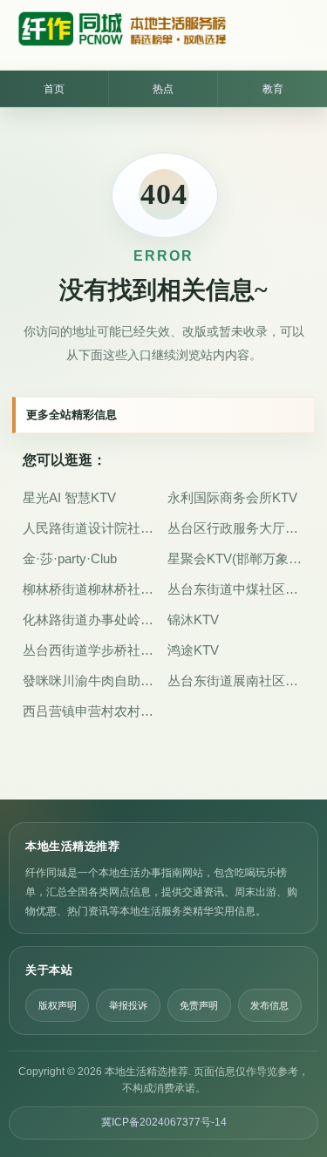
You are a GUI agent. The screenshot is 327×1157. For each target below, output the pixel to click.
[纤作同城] (121, 34)
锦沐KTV (193, 619)
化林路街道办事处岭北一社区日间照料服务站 (91, 619)
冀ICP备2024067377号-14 (164, 1122)
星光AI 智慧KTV (69, 497)
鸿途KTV (193, 650)
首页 (54, 89)
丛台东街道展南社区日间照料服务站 (236, 680)
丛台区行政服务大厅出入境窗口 (236, 528)
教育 (272, 89)
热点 (163, 89)
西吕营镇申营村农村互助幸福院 (91, 711)
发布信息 (269, 1005)
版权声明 (57, 1005)
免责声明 (199, 1005)
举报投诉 (128, 1005)
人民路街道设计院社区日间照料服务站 (91, 528)
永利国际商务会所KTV (232, 497)
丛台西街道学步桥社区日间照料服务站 (91, 650)
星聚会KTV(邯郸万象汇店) (236, 558)
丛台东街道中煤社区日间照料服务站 (236, 589)
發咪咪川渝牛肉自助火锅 (91, 680)
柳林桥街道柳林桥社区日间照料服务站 (91, 589)
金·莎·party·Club (70, 558)
